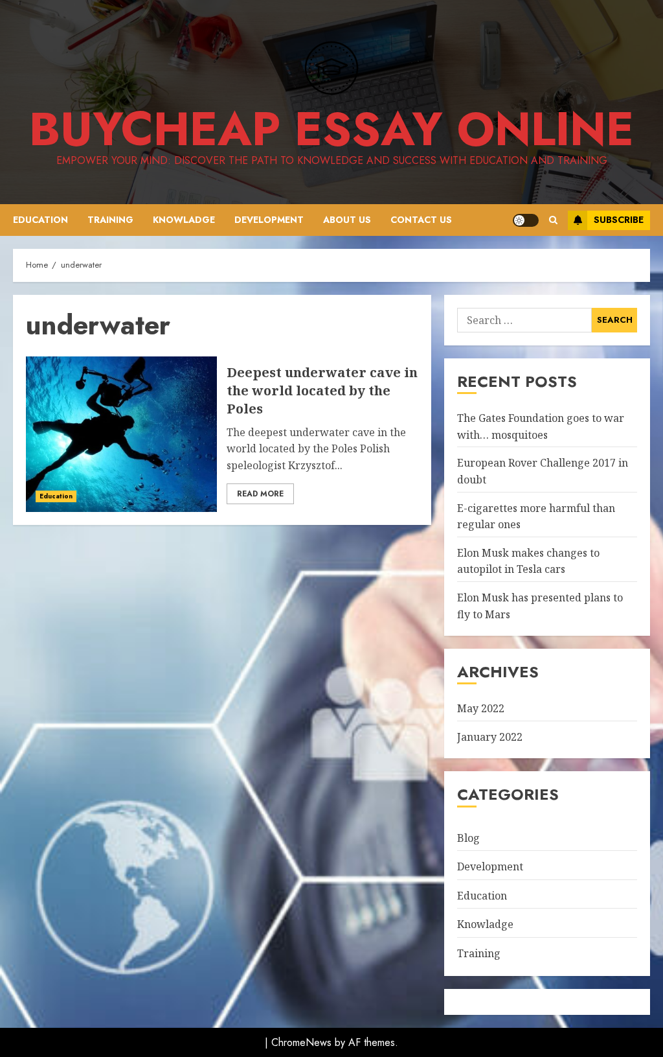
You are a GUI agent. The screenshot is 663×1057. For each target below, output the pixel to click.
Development (269, 219)
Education (40, 219)
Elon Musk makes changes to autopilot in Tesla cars (528, 561)
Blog (468, 838)
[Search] (553, 220)
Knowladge (184, 219)
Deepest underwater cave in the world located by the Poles (121, 434)
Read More (260, 494)
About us (347, 219)
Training (110, 219)
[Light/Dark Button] (526, 220)
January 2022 (490, 737)
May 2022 (480, 708)
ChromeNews (301, 1042)
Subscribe (619, 219)
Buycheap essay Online (331, 129)
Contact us (421, 219)
